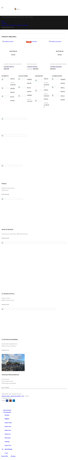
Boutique (7, 415)
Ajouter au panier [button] (44, 43)
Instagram (10, 400)
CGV (23, 396)
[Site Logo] (8, 10)
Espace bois (8, 430)
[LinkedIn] (11, 458)
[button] (3, 4)
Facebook (7, 400)
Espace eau (8, 434)
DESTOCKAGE (8, 449)
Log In (6, 453)
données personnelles (15, 396)
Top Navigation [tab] (7, 412)
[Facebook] (1, 458)
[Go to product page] (5, 81)
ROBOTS (7, 419)
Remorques (8, 437)
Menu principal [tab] (7, 410)
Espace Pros (8, 445)
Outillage (7, 441)
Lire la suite (21, 43)
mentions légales (6, 396)
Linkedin (14, 400)
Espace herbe (8, 422)
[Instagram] (8, 458)
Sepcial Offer (4, 456)
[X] (4, 458)
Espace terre (8, 426)
